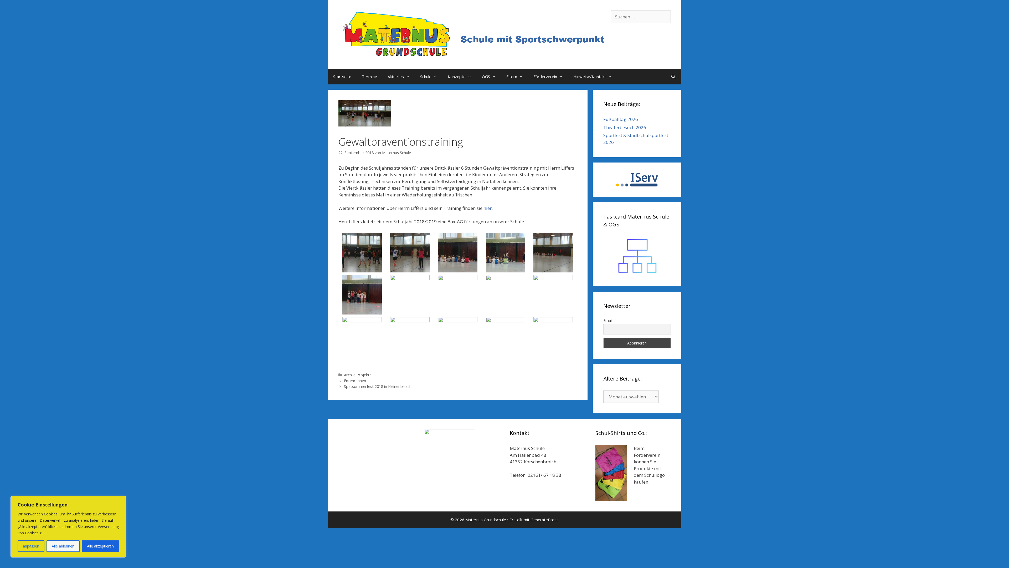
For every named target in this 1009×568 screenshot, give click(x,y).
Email (607, 320)
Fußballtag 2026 (620, 119)
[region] (68, 526)
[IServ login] (637, 179)
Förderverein (545, 76)
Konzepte (457, 76)
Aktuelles (396, 76)
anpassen (31, 546)
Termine (369, 76)
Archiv (349, 374)
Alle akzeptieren (100, 546)
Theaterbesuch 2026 (624, 127)
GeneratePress (545, 519)
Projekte (364, 374)
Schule (425, 76)
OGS (486, 76)
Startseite (342, 76)
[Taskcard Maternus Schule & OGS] (637, 256)
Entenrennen (355, 380)
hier (487, 208)
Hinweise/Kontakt (589, 76)
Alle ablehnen (63, 546)
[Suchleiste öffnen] (673, 76)
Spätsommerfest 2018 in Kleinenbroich (377, 386)
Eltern (511, 76)
